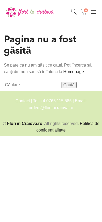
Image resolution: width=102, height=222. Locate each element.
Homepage (73, 71)
